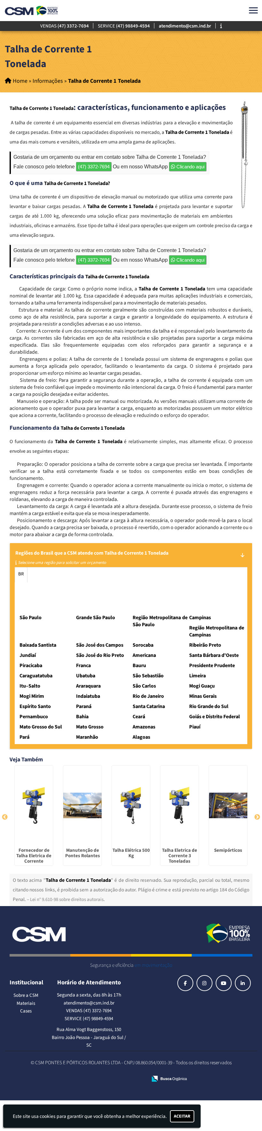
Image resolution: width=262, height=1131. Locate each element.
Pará (39, 604)
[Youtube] (224, 983)
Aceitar (182, 1116)
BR (21, 574)
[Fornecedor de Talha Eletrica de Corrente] (34, 805)
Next (257, 817)
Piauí (23, 604)
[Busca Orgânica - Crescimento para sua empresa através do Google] (169, 1078)
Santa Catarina (170, 574)
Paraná (141, 574)
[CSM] (39, 933)
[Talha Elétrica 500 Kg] (131, 805)
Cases (26, 1011)
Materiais (26, 1003)
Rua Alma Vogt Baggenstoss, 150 (89, 1029)
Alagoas (87, 604)
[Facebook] (185, 983)
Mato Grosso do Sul (149, 589)
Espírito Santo (113, 574)
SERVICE (124, 26)
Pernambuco (30, 589)
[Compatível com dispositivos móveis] (140, 1079)
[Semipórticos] (228, 805)
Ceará (75, 589)
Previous (5, 817)
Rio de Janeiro (45, 574)
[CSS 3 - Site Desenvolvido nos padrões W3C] (118, 1079)
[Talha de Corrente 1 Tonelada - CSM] (32, 11)
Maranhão (61, 604)
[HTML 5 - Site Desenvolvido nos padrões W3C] (96, 1079)
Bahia (56, 589)
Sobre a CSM (25, 995)
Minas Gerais (79, 574)
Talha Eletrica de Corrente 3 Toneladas (179, 856)
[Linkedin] (243, 983)
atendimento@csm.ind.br (89, 1003)
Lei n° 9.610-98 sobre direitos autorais (67, 899)
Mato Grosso (187, 589)
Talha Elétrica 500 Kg (131, 853)
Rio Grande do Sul (210, 574)
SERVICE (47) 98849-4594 (89, 1018)
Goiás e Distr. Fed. (105, 589)
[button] (253, 10)
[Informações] (221, 26)
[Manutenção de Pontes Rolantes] (82, 805)
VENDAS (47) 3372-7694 (89, 1010)
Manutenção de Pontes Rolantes (82, 853)
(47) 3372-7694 (94, 166)
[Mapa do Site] (80, 1079)
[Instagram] (204, 983)
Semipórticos (228, 850)
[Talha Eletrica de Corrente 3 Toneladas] (179, 805)
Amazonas (217, 589)
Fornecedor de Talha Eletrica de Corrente (33, 856)
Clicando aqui (189, 166)
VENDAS (64, 26)
